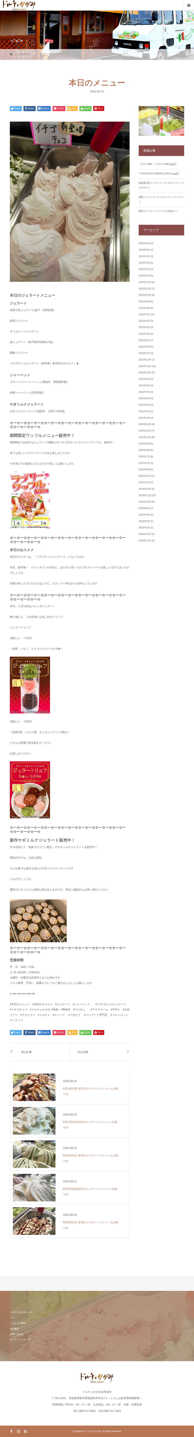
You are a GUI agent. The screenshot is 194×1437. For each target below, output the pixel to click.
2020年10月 (145, 437)
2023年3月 (144, 262)
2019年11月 (145, 495)
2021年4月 (144, 411)
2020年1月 (144, 482)
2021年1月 (144, 417)
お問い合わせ (16, 1334)
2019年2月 (144, 521)
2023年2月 (144, 269)
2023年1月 (144, 275)
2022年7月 (144, 314)
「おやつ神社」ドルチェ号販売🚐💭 (157, 164)
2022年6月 (144, 321)
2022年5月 (144, 327)
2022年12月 (145, 282)
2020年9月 (144, 443)
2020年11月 (145, 430)
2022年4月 (144, 334)
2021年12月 (145, 359)
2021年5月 (144, 405)
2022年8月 (144, 308)
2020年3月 (144, 469)
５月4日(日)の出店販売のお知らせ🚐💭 (159, 173)
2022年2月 (144, 346)
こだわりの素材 (18, 1323)
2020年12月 (145, 424)
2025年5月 (144, 243)
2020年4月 (144, 463)
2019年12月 (145, 489)
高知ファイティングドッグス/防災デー (158, 211)
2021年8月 (144, 385)
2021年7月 (144, 392)
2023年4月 (144, 256)
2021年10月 (145, 372)
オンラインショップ (20, 1339)
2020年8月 (144, 450)
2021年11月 (145, 366)
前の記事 (26, 1052)
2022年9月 (144, 301)
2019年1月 (144, 527)
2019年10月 (145, 501)
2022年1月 (144, 353)
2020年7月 (144, 456)
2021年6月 (144, 398)
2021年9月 (144, 379)
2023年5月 (144, 250)
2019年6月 (144, 508)
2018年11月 (145, 540)
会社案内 (14, 1328)
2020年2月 (144, 476)
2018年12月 (145, 534)
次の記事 (82, 1052)
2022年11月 (145, 288)
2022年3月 (144, 340)
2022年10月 (145, 295)
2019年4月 (144, 514)
